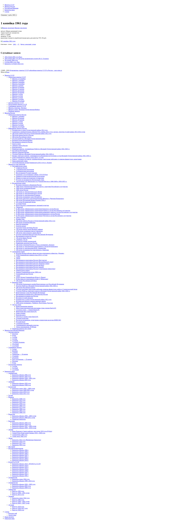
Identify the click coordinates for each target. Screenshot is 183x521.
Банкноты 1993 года (18, 445)
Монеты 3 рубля (17, 97)
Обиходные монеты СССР (17, 77)
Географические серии (19, 166)
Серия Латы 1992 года (19, 436)
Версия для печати (21, 28)
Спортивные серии (18, 251)
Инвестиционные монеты (24, 306)
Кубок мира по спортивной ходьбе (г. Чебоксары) (32, 279)
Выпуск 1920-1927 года (20, 508)
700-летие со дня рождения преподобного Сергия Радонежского (37, 246)
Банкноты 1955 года (18, 402)
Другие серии (16, 304)
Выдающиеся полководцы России (27, 296)
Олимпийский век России (24, 274)
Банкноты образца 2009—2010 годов (24, 428)
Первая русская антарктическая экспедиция (30, 176)
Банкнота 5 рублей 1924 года (14, 64)
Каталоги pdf (12, 513)
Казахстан (11, 414)
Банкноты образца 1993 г (20, 452)
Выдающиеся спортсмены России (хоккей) (30, 267)
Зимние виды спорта (23, 270)
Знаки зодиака (20, 313)
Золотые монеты (13, 332)
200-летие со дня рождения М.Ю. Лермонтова (31, 248)
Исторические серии (19, 183)
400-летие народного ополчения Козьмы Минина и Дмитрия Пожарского (40, 198)
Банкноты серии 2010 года (21, 392)
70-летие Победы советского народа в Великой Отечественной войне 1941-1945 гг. (43, 291)
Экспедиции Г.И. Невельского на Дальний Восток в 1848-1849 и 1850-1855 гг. (41, 181)
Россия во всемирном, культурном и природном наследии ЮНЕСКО (38, 320)
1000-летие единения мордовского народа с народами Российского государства (42, 186)
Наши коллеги (9, 517)
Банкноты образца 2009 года (21, 488)
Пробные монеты (14, 111)
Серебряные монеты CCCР (17, 106)
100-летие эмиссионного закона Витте (28, 233)
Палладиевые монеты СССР (17, 104)
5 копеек (15, 352)
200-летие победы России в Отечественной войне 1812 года (31, 133)
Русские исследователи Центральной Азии (30, 180)
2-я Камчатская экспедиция (25, 171)
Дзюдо (18, 258)
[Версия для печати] (7, 28)
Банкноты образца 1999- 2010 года (23, 481)
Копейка (15, 351)
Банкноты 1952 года (18, 400)
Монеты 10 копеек (18, 87)
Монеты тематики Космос (20, 152)
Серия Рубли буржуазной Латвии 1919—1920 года (28, 433)
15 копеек (15, 356)
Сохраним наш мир (22, 323)
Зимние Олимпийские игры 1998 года (28, 272)
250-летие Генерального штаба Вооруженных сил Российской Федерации (40, 284)
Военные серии (17, 282)
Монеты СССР (9, 5)
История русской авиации (24, 298)
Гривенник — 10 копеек (20, 354)
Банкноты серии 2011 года (20, 393)
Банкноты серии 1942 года (21, 498)
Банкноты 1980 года (18, 409)
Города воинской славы (20, 161)
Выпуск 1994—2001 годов (20, 493)
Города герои (16, 144)
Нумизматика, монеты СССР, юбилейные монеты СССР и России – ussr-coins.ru (36, 70)
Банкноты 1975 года (18, 407)
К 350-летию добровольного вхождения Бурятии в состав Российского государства (43, 210)
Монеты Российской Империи (14, 330)
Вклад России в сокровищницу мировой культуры (32, 205)
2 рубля (14, 337)
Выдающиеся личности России (22, 142)
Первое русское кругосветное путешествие (30, 178)
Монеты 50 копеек (18, 92)
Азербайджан (12, 373)
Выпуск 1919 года (18, 506)
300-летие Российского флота (21, 137)
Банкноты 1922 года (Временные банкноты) (26, 440)
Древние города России (20, 145)
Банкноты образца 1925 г (20, 467)
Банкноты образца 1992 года (21, 375)
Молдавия (11, 447)
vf (18, 44)
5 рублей (15, 340)
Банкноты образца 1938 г (20, 470)
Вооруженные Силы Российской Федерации (30, 292)
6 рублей (15, 368)
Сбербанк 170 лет (21, 239)
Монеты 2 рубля (17, 96)
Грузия (10, 395)
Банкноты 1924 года (18, 441)
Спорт (18, 275)
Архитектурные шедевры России (27, 227)
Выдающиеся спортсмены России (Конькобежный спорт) (34, 262)
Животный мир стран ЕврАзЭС (26, 311)
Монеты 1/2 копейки (19, 79)
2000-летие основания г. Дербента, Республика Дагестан (34, 303)
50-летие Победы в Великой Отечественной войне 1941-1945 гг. (37, 286)
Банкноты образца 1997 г (20, 455)
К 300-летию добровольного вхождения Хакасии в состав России (37, 209)
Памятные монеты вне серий (21, 328)
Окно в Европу (21, 217)
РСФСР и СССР (13, 462)
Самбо (18, 257)
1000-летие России (22, 190)
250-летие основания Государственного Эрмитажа (32, 250)
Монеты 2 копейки (18, 82)
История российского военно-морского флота (31, 301)
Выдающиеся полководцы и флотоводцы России (32, 294)
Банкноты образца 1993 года (21, 376)
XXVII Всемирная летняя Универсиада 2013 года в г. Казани (32, 162)
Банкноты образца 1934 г (20, 469)
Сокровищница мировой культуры (27, 325)
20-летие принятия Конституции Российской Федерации (34, 234)
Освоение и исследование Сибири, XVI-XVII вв (32, 174)
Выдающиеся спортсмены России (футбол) (30, 265)
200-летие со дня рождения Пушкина (28, 195)
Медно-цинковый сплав (28, 44)
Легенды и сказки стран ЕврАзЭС (27, 316)
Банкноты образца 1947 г (20, 472)
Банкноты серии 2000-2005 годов (23, 390)
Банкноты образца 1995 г (20, 453)
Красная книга (17, 147)
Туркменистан (13, 482)
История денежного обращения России (29, 185)
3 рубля (14, 339)
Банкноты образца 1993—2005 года (23, 484)
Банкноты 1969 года (18, 405)
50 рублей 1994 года (11, 60)
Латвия (10, 429)
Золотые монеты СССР (16, 103)
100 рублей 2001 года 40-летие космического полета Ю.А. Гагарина (27, 58)
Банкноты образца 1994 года (21, 424)
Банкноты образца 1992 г (20, 450)
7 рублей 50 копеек (18, 342)
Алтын (14, 349)
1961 (14, 44)
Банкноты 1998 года (18, 412)
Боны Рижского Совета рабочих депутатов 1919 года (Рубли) (32, 431)
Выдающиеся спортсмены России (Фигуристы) (31, 260)
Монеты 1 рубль (17, 94)
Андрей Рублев (21, 204)
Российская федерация (15, 448)
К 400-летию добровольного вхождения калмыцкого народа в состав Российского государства (46, 212)
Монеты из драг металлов (16, 164)
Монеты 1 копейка (18, 80)
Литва (10, 438)
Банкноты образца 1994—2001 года (23, 378)
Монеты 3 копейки (18, 84)
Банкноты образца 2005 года (21, 380)
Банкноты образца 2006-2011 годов (23, 417)
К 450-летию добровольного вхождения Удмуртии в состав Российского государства (43, 215)
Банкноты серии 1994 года (21, 479)
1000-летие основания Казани (25, 188)
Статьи (7, 11)
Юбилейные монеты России (17, 128)
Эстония (11, 505)
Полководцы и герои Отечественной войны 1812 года (30, 130)
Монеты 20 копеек (18, 91)
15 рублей (15, 346)
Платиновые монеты (15, 364)
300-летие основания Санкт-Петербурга (29, 197)
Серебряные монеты (15, 347)
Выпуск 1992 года (18, 491)
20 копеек (15, 358)
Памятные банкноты (19, 419)
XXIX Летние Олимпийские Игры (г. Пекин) (31, 277)
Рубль (14, 335)
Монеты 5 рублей (18, 99)
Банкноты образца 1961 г (20, 474)
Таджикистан (12, 477)
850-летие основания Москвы (25, 222)
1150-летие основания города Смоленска (29, 231)
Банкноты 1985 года (18, 411)
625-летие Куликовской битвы (26, 202)
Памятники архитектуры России (26, 243)
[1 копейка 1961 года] (8, 41)
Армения (11, 381)
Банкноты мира (10, 10)
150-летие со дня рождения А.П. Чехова (29, 192)
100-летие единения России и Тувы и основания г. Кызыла (35, 245)
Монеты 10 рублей (18, 101)
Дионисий (19, 207)
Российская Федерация (19, 150)
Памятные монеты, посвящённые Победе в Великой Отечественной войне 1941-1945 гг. (41, 149)
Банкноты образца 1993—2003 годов (24, 416)
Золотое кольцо (21, 226)
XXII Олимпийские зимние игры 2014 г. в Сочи (28, 157)
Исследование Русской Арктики (26, 173)
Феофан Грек (20, 219)
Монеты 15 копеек (18, 89)
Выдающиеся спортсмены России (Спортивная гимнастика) (35, 269)
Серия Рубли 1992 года (19, 435)
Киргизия (11, 421)
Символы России (21, 168)
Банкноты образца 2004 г (20, 458)
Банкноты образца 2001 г (20, 457)
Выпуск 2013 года (18, 494)
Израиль (11, 397)
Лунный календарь (22, 318)
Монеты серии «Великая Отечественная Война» (24, 109)
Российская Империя (11, 8)
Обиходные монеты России (17, 115)
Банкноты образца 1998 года (21, 385)
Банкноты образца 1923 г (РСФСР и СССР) (26, 464)
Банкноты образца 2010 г (20, 460)
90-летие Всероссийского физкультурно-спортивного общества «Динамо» (40, 253)
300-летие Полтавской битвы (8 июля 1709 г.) (31, 200)
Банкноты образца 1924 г (20, 465)
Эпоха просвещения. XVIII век (26, 327)
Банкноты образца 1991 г (20, 476)
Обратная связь (9, 518)
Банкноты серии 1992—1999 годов (23, 388)
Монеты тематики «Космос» (17, 108)
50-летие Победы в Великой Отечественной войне (28, 138)
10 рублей (15, 344)
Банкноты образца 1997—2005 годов (24, 426)
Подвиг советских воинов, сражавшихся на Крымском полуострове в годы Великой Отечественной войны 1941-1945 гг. (51, 156)
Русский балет (20, 322)
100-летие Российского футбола (26, 281)
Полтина (15, 334)
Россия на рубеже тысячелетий (26, 241)
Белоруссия (12, 387)
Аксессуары (12, 515)
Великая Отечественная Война (22, 140)
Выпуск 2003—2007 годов (20, 503)
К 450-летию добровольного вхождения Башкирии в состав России (38, 214)
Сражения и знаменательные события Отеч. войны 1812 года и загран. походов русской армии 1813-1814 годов (48, 132)
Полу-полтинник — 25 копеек (22, 359)
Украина (11, 496)
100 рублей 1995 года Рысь (13, 57)
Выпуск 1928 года (18, 510)
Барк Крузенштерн (22, 224)
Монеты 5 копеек (17, 85)
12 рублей (15, 369)
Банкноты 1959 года (18, 404)
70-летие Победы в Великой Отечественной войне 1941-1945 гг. (33, 154)
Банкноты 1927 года (18, 443)
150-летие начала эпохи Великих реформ (29, 229)
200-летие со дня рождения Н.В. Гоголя (29, 193)
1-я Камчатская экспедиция (25, 169)
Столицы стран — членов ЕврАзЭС (28, 310)
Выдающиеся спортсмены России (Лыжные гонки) (32, 263)
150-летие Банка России (24, 238)
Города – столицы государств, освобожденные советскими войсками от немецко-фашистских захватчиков (46, 159)
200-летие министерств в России (23, 135)
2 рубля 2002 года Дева (12, 62)
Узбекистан (12, 489)
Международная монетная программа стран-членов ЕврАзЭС (36, 308)
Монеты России (10, 6)
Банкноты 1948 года (18, 399)
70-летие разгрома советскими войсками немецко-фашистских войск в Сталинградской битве (46, 289)
